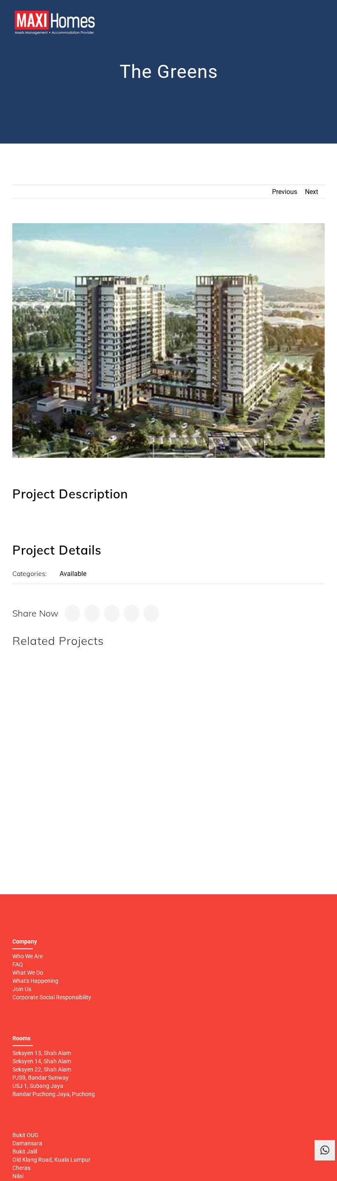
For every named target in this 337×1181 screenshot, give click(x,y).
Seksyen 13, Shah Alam (41, 1053)
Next (311, 192)
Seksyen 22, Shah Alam (41, 1069)
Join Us (21, 989)
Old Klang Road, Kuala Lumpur (51, 1159)
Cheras (21, 1168)
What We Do (27, 972)
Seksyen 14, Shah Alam (41, 1061)
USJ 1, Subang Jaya (37, 1086)
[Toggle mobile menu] (321, 20)
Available (73, 574)
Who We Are (27, 956)
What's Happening (35, 981)
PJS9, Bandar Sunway (40, 1077)
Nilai (17, 1176)
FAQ (17, 964)
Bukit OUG (25, 1135)
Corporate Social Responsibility (51, 997)
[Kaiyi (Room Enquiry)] (324, 1170)
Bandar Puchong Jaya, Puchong (53, 1094)
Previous (284, 192)
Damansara (27, 1143)
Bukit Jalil (24, 1151)
